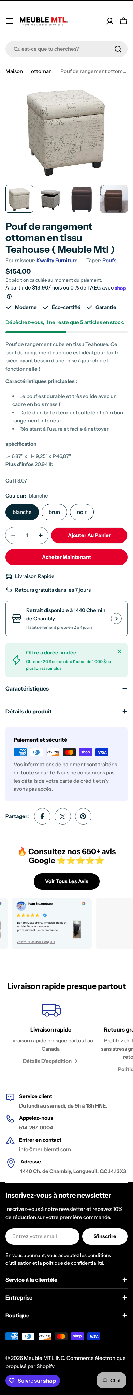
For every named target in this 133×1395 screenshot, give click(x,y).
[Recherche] (118, 49)
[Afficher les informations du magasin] (116, 618)
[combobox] (66, 49)
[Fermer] (119, 651)
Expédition (17, 280)
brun (54, 512)
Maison (14, 71)
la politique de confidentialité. (71, 1263)
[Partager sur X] (63, 816)
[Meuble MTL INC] (45, 923)
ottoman (41, 71)
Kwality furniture (57, 260)
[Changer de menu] (9, 21)
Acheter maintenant (66, 557)
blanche (22, 512)
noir (82, 512)
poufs (109, 260)
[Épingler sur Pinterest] (83, 816)
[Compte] (110, 21)
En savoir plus (48, 668)
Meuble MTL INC (44, 1358)
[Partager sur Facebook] (42, 816)
